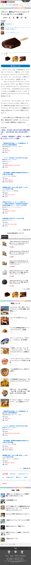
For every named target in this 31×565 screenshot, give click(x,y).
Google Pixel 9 (10, 477)
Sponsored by (20, 229)
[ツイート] (9, 17)
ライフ (28, 4)
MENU (25, 1)
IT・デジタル (9, 4)
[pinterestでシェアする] (21, 17)
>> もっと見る (26, 289)
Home (9, 553)
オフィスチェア (12, 236)
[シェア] (13, 17)
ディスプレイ (19, 236)
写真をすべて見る (17, 65)
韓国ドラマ (18, 477)
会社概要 (16, 555)
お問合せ (7, 555)
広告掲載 (11, 555)
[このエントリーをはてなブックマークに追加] (25, 17)
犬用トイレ (26, 236)
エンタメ (21, 4)
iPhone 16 (12, 474)
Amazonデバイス (4, 237)
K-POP (25, 477)
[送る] (17, 17)
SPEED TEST (15, 4)
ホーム (3, 4)
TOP (15, 548)
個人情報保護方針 (22, 555)
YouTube (22, 553)
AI (3, 477)
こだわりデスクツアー (23, 474)
